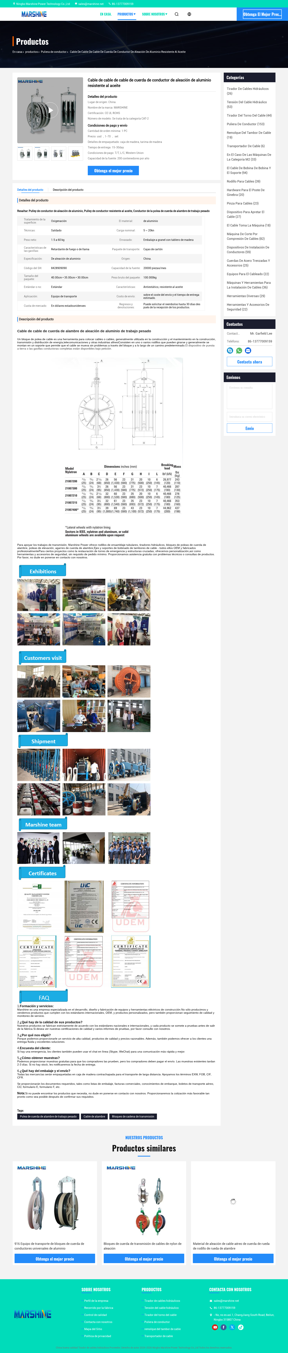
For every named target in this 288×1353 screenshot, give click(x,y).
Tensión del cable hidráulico (161, 1307)
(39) (243, 181)
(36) (249, 285)
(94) (249, 170)
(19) (249, 135)
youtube (215, 1327)
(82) (246, 236)
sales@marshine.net (91, 3)
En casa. (106, 14)
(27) (245, 214)
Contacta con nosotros (98, 1322)
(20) (245, 192)
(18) (249, 225)
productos (31, 51)
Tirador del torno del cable (160, 1314)
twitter (232, 1327)
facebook (223, 1327)
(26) (248, 91)
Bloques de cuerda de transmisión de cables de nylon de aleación (53, 1246)
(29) (246, 296)
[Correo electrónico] (248, 350)
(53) (247, 104)
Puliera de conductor (53, 51)
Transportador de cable (158, 1336)
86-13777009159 (122, 3)
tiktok (241, 1327)
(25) (248, 263)
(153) (245, 124)
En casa (17, 51)
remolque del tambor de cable (162, 1329)
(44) (249, 115)
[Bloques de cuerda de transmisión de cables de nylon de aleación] (54, 1201)
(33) (249, 157)
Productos (125, 14)
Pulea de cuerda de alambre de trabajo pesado (48, 1116)
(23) (243, 203)
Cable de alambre (94, 1116)
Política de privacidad (97, 1336)
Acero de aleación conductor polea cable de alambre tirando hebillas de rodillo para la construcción (229, 1246)
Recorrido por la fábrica (98, 1307)
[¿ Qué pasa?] (230, 350)
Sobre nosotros (153, 14)
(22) (248, 274)
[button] (80, 153)
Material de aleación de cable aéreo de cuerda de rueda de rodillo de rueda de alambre (142, 1246)
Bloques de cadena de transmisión (133, 1116)
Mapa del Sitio (93, 1329)
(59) (248, 250)
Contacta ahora (249, 362)
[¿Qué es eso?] (239, 351)
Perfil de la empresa (96, 1300)
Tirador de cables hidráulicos (162, 1300)
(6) (246, 146)
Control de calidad (95, 1314)
